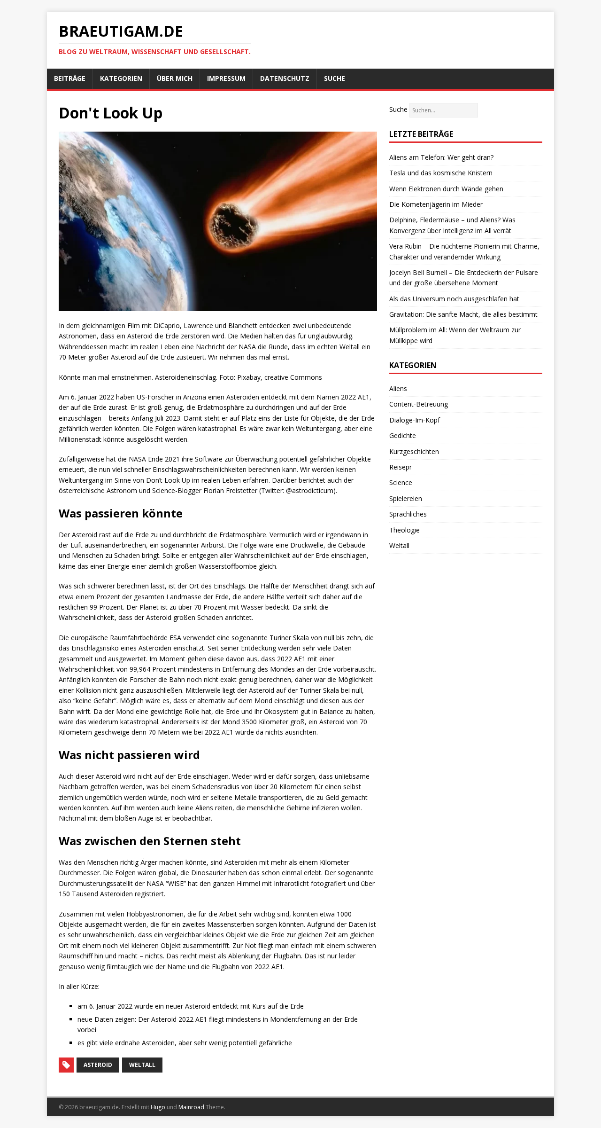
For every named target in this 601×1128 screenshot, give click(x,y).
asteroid (98, 1065)
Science (400, 482)
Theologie (404, 529)
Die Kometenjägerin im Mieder (436, 204)
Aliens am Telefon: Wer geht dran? (441, 157)
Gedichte (402, 435)
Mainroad (191, 1107)
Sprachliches (408, 513)
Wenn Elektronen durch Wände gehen (446, 188)
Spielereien (405, 498)
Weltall (399, 545)
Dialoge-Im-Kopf (414, 419)
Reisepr (400, 466)
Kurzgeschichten (414, 451)
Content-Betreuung (418, 404)
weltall (142, 1065)
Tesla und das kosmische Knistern (441, 172)
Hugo (158, 1107)
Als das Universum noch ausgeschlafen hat (454, 298)
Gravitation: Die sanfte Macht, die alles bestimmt (463, 314)
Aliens (398, 388)
